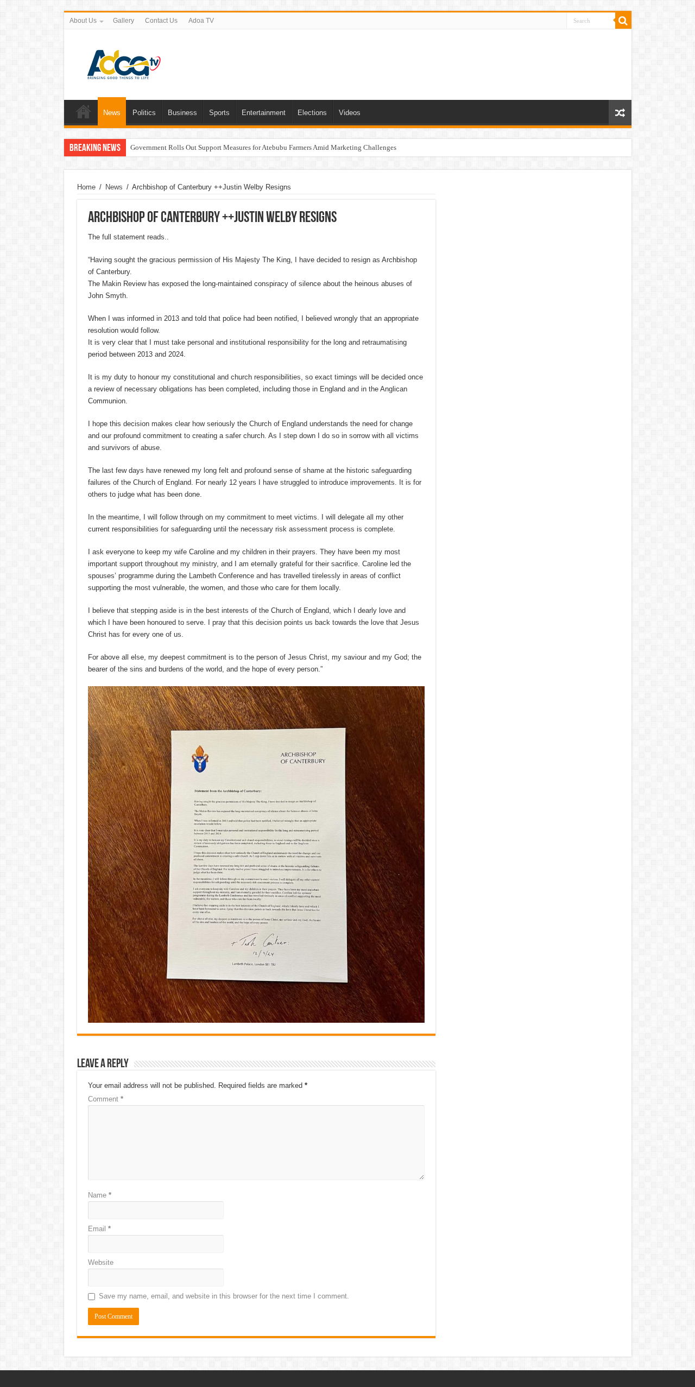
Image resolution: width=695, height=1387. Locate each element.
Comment (105, 1099)
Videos (350, 113)
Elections (312, 113)
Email (99, 1229)
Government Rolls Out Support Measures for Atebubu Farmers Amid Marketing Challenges (263, 147)
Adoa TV (201, 20)
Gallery (123, 20)
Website (100, 1262)
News (112, 113)
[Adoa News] (123, 62)
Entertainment (264, 113)
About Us (83, 20)
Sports (219, 113)
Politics (144, 113)
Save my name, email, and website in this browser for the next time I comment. (224, 1296)
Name (99, 1195)
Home (84, 111)
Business (182, 113)
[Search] (623, 20)
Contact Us (161, 20)
